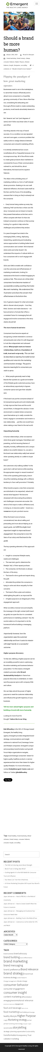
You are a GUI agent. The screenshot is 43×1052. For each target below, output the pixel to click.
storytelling (24, 65)
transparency (22, 1035)
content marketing (12, 996)
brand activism (9, 954)
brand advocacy (20, 953)
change (28, 58)
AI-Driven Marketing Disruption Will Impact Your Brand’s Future (21, 885)
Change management (10, 981)
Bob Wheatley (9, 729)
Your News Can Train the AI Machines (16, 880)
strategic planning (10, 1031)
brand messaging (13, 965)
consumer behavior (9, 62)
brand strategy (21, 58)
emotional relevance (24, 1000)
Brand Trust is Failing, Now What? (15, 869)
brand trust (28, 974)
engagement (19, 1004)
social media (8, 1028)
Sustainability (30, 1032)
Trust (29, 1035)
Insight (11, 65)
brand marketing (11, 58)
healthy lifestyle (10, 1016)
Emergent (31, 54)
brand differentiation (26, 958)
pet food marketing (9, 1024)
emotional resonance (9, 1004)
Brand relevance (29, 969)
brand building (12, 836)
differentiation (27, 997)
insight (6, 1020)
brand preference (12, 969)
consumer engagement (14, 988)
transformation (10, 1035)
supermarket (21, 1031)
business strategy (10, 977)
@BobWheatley (21, 772)
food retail (22, 1012)
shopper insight (27, 1024)
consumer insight (8, 843)
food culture (25, 1008)
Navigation (17, 65)
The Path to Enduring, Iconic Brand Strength (18, 865)
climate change (22, 981)
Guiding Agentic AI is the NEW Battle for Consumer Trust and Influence (20, 874)
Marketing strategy (17, 1019)
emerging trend (9, 1000)
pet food (29, 1020)
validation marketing (11, 1039)
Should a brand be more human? (19, 44)
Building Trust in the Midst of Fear (26, 918)
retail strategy (19, 1024)
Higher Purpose (19, 62)
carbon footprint (22, 977)
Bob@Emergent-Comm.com (19, 769)
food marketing (11, 1011)
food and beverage (12, 1007)
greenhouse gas (31, 1012)
